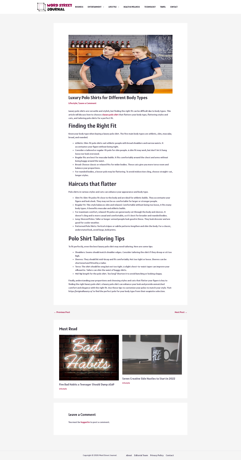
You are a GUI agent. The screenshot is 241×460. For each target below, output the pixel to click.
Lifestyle (113, 7)
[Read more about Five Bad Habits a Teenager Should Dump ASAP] (89, 357)
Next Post (181, 312)
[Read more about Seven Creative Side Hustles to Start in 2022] (152, 354)
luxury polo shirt (111, 114)
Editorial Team (141, 455)
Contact (174, 7)
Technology (150, 7)
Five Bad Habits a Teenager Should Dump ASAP (86, 384)
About (129, 455)
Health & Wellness (132, 7)
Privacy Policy (157, 455)
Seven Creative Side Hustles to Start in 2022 (148, 378)
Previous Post (62, 312)
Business (79, 7)
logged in (85, 422)
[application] (103, 7)
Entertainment (95, 7)
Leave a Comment (87, 103)
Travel (163, 7)
